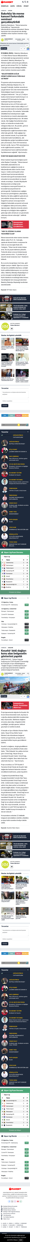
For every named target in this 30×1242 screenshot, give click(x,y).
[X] (12, 1201)
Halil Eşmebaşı (14, 456)
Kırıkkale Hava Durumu (9, 1208)
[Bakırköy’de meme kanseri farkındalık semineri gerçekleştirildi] (15, 44)
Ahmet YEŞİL (13, 511)
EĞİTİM (17, 1223)
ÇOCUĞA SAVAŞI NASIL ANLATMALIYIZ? (16, 537)
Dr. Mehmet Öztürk (15, 472)
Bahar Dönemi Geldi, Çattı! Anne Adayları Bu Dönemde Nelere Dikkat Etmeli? (18, 483)
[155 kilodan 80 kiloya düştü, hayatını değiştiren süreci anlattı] (22, 895)
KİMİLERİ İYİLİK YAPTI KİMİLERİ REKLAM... (17, 545)
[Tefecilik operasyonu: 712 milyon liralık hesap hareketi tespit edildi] (7, 911)
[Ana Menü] (27, 2)
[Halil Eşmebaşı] (4, 458)
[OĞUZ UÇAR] (4, 528)
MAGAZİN (12, 1225)
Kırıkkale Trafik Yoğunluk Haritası (11, 1211)
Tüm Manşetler (7, 1215)
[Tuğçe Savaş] (4, 544)
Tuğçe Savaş (13, 542)
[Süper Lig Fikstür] (28, 598)
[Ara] (25, 2)
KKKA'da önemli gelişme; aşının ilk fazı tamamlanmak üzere (7, 379)
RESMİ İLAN (4, 6)
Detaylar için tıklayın (15, 592)
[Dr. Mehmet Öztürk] (4, 474)
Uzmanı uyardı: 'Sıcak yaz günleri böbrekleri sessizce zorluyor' (22, 363)
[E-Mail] (11, 328)
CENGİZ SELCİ (13, 503)
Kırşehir (10, 647)
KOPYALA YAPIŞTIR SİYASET (17, 444)
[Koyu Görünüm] (23, 2)
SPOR (17, 1227)
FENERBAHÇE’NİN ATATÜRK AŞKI (18, 529)
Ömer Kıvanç (13, 495)
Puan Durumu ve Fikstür (9, 1213)
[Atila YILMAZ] (4, 450)
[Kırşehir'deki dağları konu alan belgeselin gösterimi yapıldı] (15, 685)
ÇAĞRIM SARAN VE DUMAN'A (18, 451)
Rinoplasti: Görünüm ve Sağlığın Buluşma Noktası (18, 467)
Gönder (4, 405)
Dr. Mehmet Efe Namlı (16, 479)
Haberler (3, 10)
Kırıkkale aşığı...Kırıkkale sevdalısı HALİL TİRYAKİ (19, 506)
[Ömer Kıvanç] (4, 497)
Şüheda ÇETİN (13, 534)
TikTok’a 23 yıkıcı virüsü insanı (17, 490)
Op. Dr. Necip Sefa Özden (17, 464)
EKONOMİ (23, 1223)
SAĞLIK (10, 10)
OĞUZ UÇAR (12, 527)
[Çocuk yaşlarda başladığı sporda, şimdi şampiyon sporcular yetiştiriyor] (7, 879)
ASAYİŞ (12, 6)
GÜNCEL (19, 6)
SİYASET (26, 6)
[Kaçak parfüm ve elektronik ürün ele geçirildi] (22, 911)
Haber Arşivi (6, 1219)
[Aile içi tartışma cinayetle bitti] (7, 895)
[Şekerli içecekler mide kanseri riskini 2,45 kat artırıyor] (7, 341)
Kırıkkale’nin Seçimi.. (15, 475)
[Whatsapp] (20, 1201)
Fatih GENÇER (13, 519)
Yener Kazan (13, 488)
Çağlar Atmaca (18, 435)
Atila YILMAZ (13, 449)
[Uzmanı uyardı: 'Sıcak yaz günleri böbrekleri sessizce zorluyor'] (22, 357)
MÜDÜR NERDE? (14, 514)
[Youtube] (18, 1201)
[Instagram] (15, 1201)
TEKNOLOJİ (24, 1227)
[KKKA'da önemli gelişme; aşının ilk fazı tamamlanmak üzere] (7, 373)
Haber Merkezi (15, 325)
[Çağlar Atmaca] (6, 435)
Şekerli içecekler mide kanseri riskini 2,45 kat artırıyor (7, 348)
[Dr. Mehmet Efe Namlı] (4, 481)
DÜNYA (11, 1223)
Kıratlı (11, 521)
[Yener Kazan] (4, 489)
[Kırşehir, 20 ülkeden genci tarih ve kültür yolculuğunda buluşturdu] (22, 879)
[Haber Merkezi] (5, 326)
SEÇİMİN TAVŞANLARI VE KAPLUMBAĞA (16, 498)
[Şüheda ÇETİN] (4, 536)
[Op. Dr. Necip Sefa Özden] (4, 466)
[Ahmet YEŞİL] (4, 513)
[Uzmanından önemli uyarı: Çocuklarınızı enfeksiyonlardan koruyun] (7, 357)
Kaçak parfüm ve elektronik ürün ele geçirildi (21, 917)
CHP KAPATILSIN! (18, 437)
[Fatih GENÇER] (4, 520)
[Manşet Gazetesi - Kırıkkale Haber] (7, 2)
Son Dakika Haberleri (8, 1217)
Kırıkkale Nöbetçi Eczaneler (10, 1206)
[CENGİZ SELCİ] (4, 505)
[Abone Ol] (28, 48)
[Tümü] (28, 432)
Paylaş (4, 48)
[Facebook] (9, 1201)
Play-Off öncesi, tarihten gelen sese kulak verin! (18, 459)
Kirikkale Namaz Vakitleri (9, 1210)
